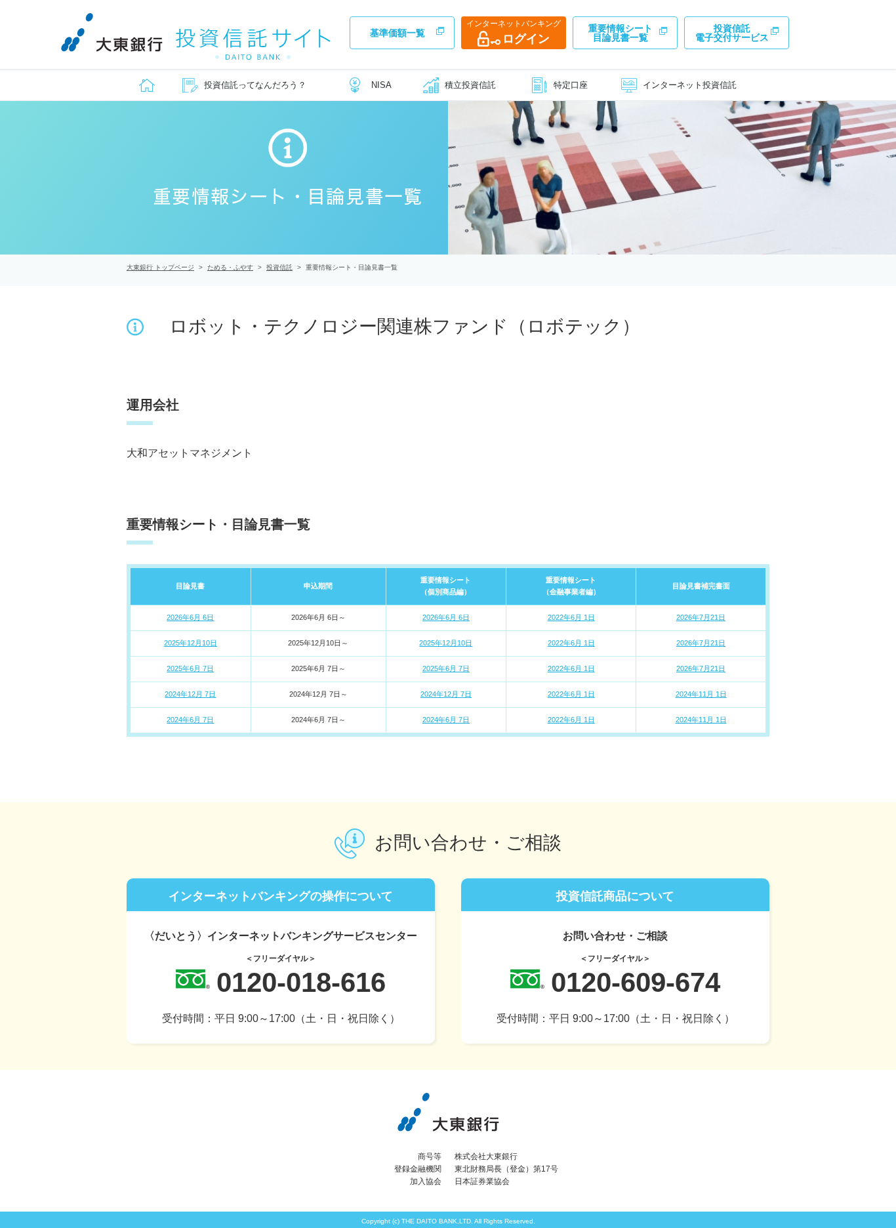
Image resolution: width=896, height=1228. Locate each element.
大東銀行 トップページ (160, 267)
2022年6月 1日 (571, 617)
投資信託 (279, 267)
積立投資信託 (470, 85)
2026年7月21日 (700, 617)
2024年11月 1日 (701, 694)
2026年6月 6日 (190, 617)
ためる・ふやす (230, 267)
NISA (381, 85)
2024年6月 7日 (190, 720)
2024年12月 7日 (190, 694)
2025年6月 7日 (190, 668)
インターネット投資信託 (690, 85)
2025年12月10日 (190, 643)
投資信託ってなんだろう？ (255, 85)
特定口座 (571, 85)
